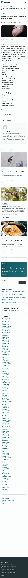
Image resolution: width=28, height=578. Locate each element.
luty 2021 (4, 414)
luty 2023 (4, 376)
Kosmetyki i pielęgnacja (8, 500)
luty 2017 (4, 489)
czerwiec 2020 (6, 426)
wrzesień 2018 (5, 459)
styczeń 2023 (5, 378)
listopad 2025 (5, 324)
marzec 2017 (5, 487)
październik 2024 (6, 345)
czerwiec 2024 (6, 351)
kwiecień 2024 (5, 354)
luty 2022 (4, 395)
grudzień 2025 (5, 323)
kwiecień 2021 (5, 410)
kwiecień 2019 (5, 448)
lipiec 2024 (5, 349)
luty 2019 (4, 451)
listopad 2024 (5, 343)
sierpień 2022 (5, 385)
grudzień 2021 (5, 398)
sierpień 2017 (5, 479)
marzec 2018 (5, 468)
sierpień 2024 (5, 348)
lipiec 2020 (5, 425)
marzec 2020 (5, 431)
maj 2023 (4, 371)
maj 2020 (4, 428)
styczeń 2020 (5, 434)
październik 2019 (6, 439)
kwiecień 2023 (5, 373)
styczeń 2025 (5, 340)
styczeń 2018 (5, 472)
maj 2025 (4, 334)
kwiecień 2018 (5, 467)
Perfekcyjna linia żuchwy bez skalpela (11, 300)
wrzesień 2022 (6, 384)
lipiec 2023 (5, 368)
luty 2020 (4, 432)
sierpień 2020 (5, 423)
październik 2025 (6, 326)
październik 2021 (6, 401)
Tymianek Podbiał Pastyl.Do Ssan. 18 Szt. (13, 172)
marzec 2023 (5, 374)
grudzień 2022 (5, 379)
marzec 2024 (5, 356)
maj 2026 (4, 320)
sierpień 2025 (5, 329)
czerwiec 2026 (6, 318)
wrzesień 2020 (6, 421)
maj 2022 (4, 390)
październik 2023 (6, 363)
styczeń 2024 (5, 359)
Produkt (4, 13)
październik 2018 (6, 457)
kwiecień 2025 (5, 335)
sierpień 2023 (5, 367)
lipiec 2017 (5, 481)
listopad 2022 (5, 381)
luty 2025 (4, 338)
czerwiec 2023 (6, 370)
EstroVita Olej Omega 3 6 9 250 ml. (12, 241)
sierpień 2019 (5, 442)
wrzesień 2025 (6, 327)
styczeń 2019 (5, 453)
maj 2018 (4, 465)
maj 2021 (4, 409)
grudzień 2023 (5, 360)
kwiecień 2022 (5, 392)
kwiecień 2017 (5, 486)
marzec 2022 (5, 393)
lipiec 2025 (5, 331)
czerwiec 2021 (5, 407)
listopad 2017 (5, 475)
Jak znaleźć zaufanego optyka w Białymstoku (13, 302)
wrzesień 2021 (5, 403)
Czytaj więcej (5, 182)
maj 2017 (4, 484)
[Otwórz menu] (25, 2)
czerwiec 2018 (6, 464)
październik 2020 (6, 420)
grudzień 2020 (5, 417)
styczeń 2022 (5, 396)
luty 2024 (4, 357)
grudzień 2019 (5, 436)
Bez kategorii (5, 498)
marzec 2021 (5, 412)
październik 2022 (6, 382)
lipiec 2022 (5, 387)
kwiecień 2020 (5, 429)
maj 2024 (4, 352)
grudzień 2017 (5, 473)
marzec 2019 (5, 450)
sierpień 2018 (5, 461)
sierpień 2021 (5, 404)
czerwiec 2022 (6, 389)
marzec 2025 (5, 337)
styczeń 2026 (5, 321)
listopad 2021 (5, 399)
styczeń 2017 (5, 490)
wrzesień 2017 (5, 478)
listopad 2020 (5, 418)
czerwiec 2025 (6, 332)
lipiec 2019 (5, 443)
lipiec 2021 (4, 406)
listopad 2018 (5, 456)
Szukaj (4, 280)
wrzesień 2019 (5, 440)
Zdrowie (4, 503)
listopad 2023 (5, 362)
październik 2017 (6, 476)
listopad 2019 (5, 437)
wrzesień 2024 (6, 346)
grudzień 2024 (6, 341)
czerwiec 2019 (6, 445)
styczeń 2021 (5, 415)
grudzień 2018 (5, 454)
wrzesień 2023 (6, 365)
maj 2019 (4, 447)
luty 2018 (4, 470)
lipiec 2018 (5, 462)
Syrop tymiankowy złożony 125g (11, 206)
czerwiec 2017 (6, 483)
